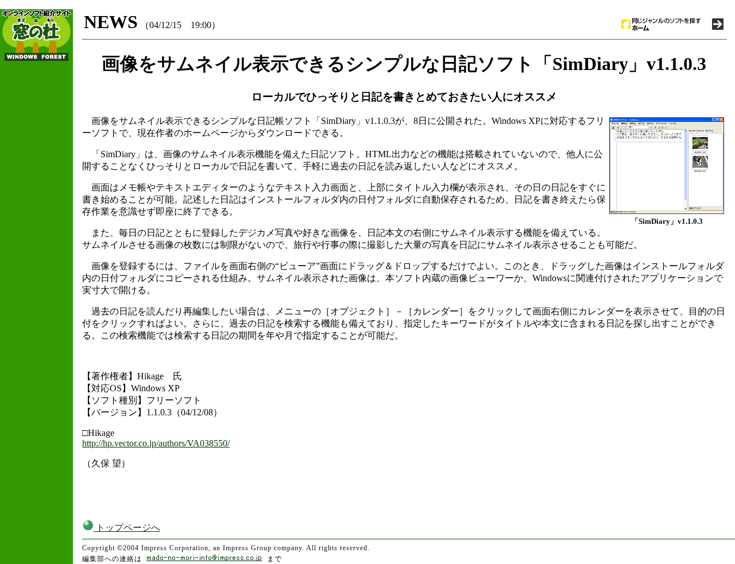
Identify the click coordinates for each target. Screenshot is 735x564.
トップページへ (127, 527)
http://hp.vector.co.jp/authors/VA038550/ (156, 443)
